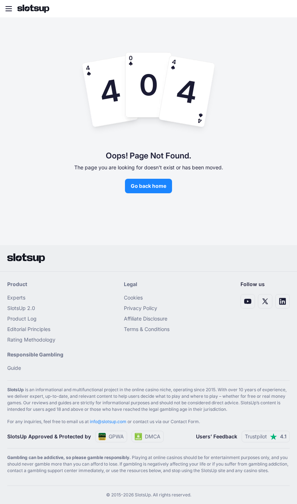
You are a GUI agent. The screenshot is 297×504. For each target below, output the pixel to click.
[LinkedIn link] (282, 301)
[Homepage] (33, 9)
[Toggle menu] (8, 8)
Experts (16, 297)
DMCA (152, 436)
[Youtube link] (247, 301)
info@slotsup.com (108, 421)
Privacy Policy (140, 308)
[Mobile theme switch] (285, 8)
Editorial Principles (28, 329)
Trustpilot (265, 436)
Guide (14, 368)
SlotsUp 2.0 (21, 308)
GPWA (116, 436)
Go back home (148, 186)
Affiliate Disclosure (145, 318)
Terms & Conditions (147, 329)
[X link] (265, 301)
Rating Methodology (31, 339)
